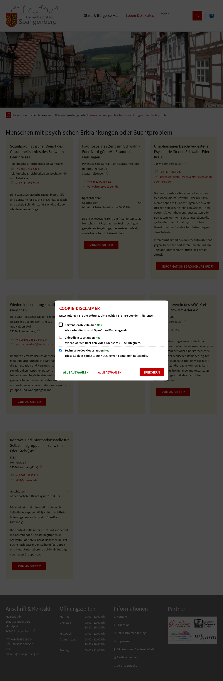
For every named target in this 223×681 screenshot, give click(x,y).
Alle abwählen (110, 372)
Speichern (152, 372)
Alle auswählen (76, 372)
